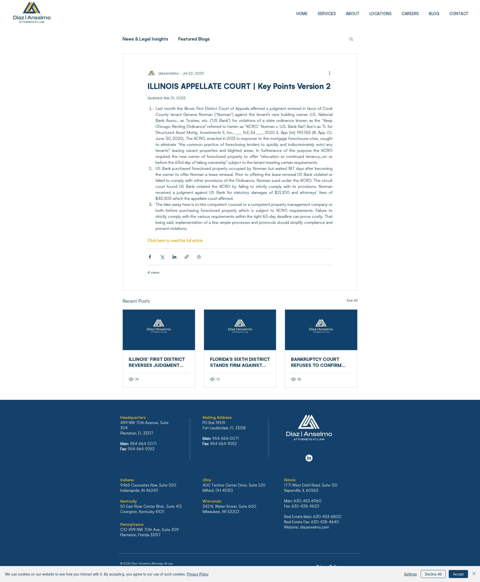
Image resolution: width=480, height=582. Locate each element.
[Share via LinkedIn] (174, 256)
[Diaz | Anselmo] (159, 330)
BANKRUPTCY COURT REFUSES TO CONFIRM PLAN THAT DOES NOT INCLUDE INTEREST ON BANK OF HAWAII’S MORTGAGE (316, 362)
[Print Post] (198, 256)
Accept (458, 574)
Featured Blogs (194, 38)
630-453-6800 (327, 516)
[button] (327, 13)
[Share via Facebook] (150, 256)
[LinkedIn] (309, 458)
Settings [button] (410, 574)
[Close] (474, 574)
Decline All (433, 574)
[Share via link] (186, 256)
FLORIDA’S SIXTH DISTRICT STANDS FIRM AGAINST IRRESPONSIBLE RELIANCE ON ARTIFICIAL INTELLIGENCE (240, 362)
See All (352, 300)
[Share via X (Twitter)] (162, 256)
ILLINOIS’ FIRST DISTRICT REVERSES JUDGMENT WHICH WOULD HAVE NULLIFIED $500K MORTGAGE (157, 362)
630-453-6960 (308, 501)
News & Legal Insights (145, 38)
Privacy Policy (197, 574)
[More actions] (329, 73)
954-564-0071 (143, 443)
